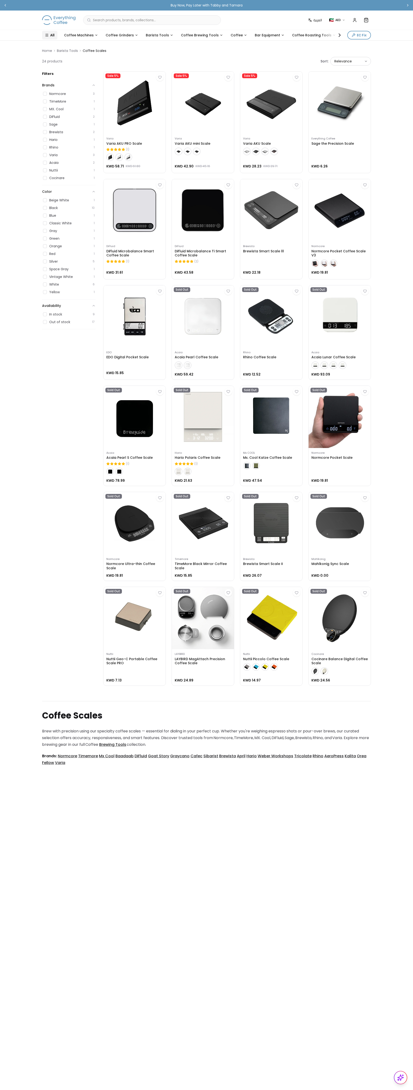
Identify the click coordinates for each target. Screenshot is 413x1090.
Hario (251, 756)
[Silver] (128, 157)
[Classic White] (178, 365)
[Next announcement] (407, 5)
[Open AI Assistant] (400, 1077)
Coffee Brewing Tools (200, 35)
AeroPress (334, 756)
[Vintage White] (324, 671)
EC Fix (362, 35)
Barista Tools (157, 35)
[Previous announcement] (5, 5)
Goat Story (158, 756)
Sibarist (210, 756)
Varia (60, 762)
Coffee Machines (79, 35)
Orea (361, 756)
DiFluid (141, 756)
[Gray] (247, 667)
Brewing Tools (112, 744)
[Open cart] (366, 20)
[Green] (256, 466)
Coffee (237, 35)
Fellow (48, 762)
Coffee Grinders (120, 35)
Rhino (318, 756)
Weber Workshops (275, 756)
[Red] (274, 151)
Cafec (196, 756)
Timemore (88, 756)
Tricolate (303, 756)
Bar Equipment (267, 35)
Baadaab (124, 756)
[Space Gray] (333, 365)
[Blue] (256, 667)
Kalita (350, 756)
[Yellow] (265, 667)
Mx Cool (106, 756)
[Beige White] (315, 365)
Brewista (227, 756)
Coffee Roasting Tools (311, 35)
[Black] (110, 157)
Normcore (67, 756)
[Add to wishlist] (160, 77)
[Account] (354, 20)
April (241, 756)
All (52, 35)
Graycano (180, 756)
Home (47, 50)
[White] (119, 157)
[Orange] (274, 667)
